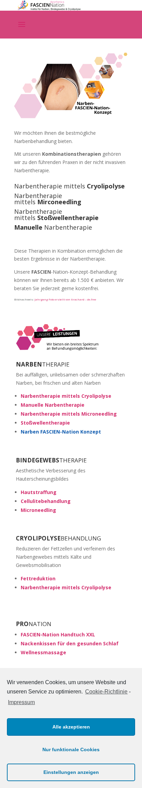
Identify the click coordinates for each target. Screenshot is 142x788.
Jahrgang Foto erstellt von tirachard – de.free (65, 299)
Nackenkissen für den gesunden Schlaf (70, 643)
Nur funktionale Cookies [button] (71, 749)
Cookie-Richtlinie (106, 691)
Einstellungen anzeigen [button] (71, 772)
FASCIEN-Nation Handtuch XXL (58, 634)
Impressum (21, 702)
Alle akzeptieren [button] (71, 727)
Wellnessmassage (43, 652)
